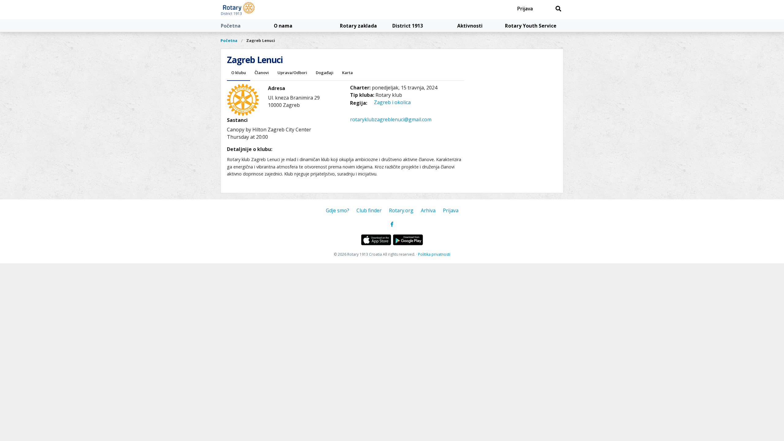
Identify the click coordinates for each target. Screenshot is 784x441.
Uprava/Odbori (292, 72)
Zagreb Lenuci (260, 40)
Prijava (525, 8)
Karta (347, 72)
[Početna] (252, 10)
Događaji (325, 72)
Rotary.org (401, 210)
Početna (231, 25)
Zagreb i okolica (392, 102)
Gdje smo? (337, 210)
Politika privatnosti (434, 254)
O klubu (238, 72)
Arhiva (428, 210)
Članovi (261, 72)
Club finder (369, 210)
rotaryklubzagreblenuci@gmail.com (391, 119)
